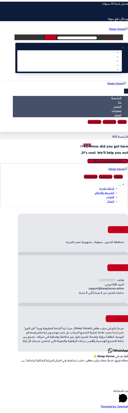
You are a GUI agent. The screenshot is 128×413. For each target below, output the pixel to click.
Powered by (114, 406)
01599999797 (107, 280)
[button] (50, 37)
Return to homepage (107, 161)
